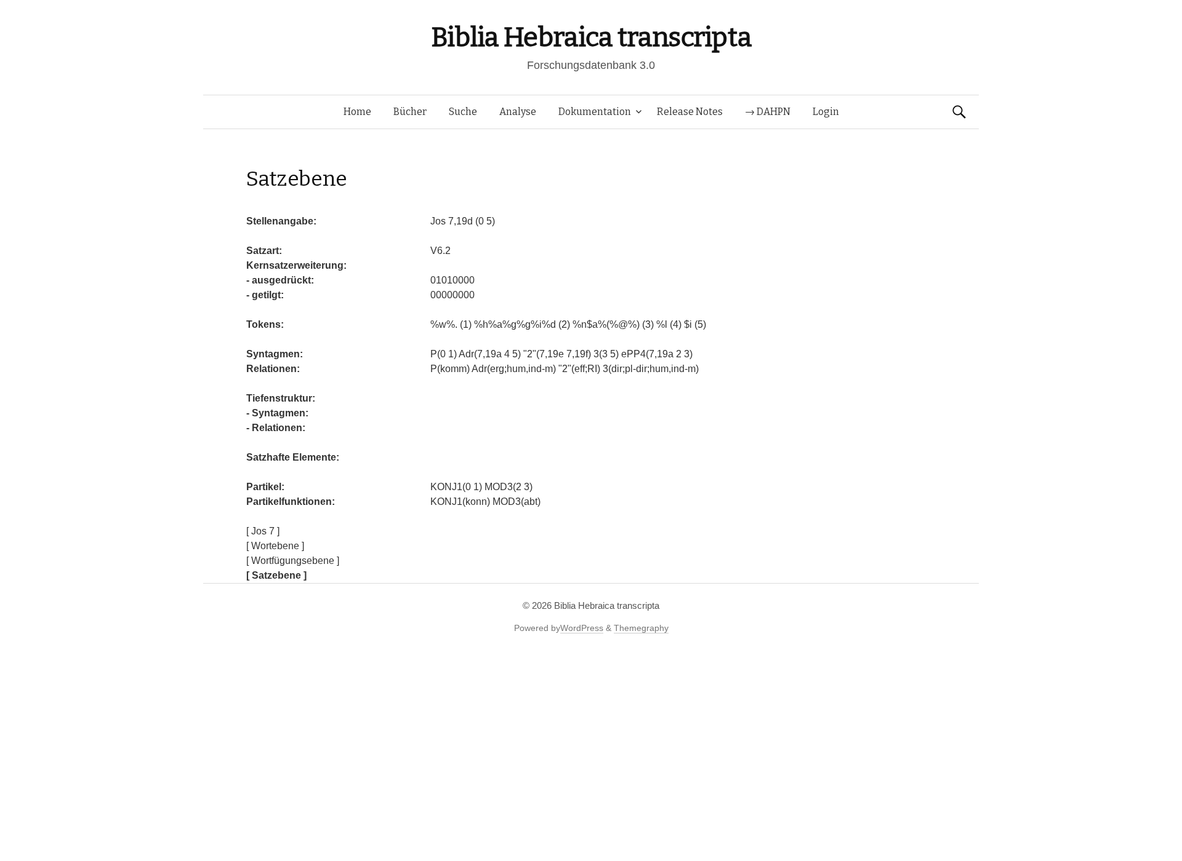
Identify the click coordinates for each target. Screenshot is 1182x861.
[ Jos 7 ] (262, 531)
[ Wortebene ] (275, 546)
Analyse (517, 111)
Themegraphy (641, 628)
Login (826, 111)
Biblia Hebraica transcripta (591, 37)
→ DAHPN (767, 111)
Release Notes (690, 111)
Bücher (410, 111)
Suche (463, 111)
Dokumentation (594, 111)
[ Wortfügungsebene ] (292, 560)
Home (357, 111)
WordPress (581, 628)
